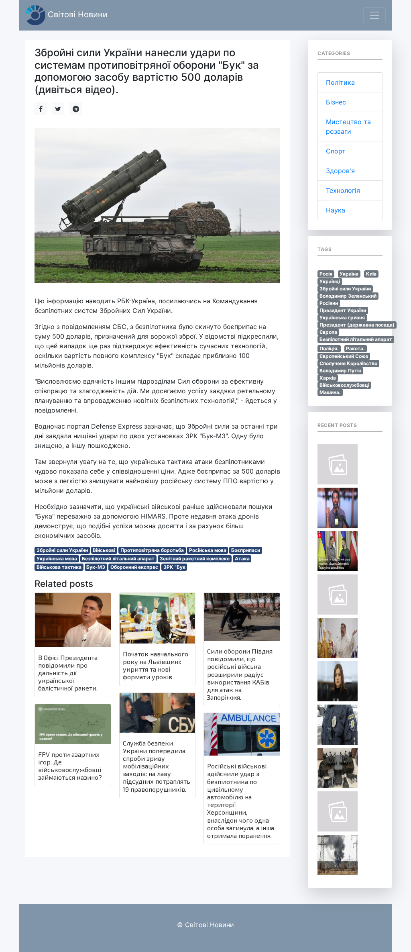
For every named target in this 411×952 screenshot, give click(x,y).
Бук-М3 (95, 567)
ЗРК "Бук (174, 567)
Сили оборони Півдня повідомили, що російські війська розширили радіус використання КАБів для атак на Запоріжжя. (240, 674)
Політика (340, 82)
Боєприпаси (245, 550)
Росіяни (328, 303)
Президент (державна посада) (357, 325)
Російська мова (207, 550)
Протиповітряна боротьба (152, 550)
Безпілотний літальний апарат (118, 559)
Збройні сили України (62, 550)
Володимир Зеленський (347, 296)
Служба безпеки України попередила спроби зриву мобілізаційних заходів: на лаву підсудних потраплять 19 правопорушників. (156, 766)
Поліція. (329, 348)
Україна (349, 274)
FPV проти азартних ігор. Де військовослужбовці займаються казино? (70, 765)
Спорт (336, 151)
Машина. (330, 392)
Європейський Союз (343, 356)
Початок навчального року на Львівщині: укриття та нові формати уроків (155, 665)
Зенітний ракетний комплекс (195, 559)
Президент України (342, 310)
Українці (329, 281)
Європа (328, 332)
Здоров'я (340, 171)
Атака (242, 559)
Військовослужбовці (344, 385)
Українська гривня (342, 318)
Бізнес (336, 102)
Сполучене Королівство (348, 363)
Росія (325, 274)
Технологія (343, 190)
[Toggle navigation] (374, 15)
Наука (335, 210)
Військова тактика (59, 567)
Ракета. (355, 348)
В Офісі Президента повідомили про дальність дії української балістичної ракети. (68, 673)
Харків (327, 378)
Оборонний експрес (134, 567)
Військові (104, 550)
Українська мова (57, 559)
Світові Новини (76, 14)
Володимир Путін (340, 371)
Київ (371, 274)
